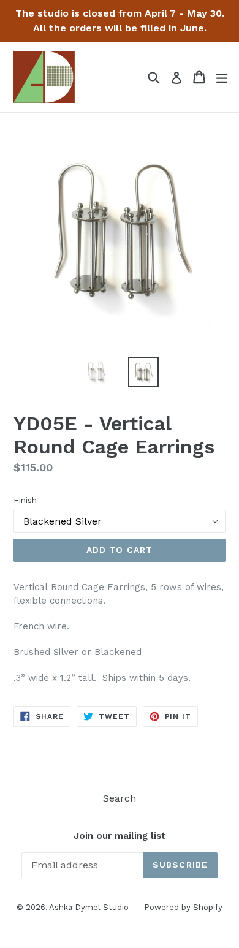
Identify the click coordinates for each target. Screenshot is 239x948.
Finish (25, 500)
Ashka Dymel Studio (89, 907)
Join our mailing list (119, 835)
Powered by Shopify (183, 907)
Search (119, 798)
